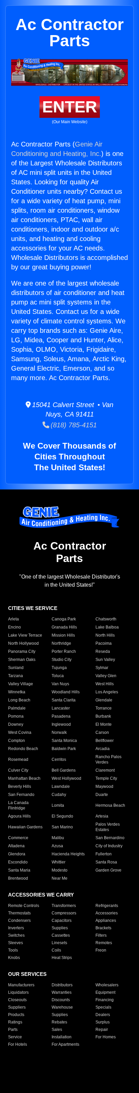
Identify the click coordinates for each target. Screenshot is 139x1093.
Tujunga (59, 667)
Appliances (105, 920)
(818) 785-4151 (73, 425)
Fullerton (103, 854)
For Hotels (17, 1044)
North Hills (105, 635)
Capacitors (62, 920)
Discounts (61, 999)
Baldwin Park (64, 748)
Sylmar (101, 667)
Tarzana (15, 675)
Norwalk (59, 732)
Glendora (16, 854)
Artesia (101, 816)
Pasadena (61, 716)
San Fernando (21, 794)
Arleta (13, 619)
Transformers (64, 905)
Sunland (16, 667)
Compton (16, 740)
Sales (57, 1029)
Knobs (14, 957)
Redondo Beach (23, 748)
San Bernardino (109, 837)
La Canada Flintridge (18, 805)
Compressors (64, 913)
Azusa (57, 846)
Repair (101, 1029)
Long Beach (19, 700)
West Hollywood (66, 778)
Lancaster (61, 708)
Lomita (58, 805)
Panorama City (21, 651)
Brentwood (18, 878)
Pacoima (103, 643)
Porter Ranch (64, 651)
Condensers (19, 920)
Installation (62, 1037)
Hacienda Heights (68, 854)
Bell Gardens (64, 770)
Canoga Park (64, 619)
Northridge (61, 643)
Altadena (16, 846)
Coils (56, 950)
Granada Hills (64, 627)
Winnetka (16, 692)
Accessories (106, 913)
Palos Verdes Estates (107, 827)
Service (15, 1037)
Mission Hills (63, 635)
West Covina (19, 732)
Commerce (18, 837)
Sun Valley (105, 659)
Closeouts (17, 999)
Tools (13, 950)
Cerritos (59, 759)
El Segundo (62, 816)
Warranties (62, 992)
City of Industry (108, 846)
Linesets (59, 942)
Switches (16, 935)
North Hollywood (23, 643)
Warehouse (62, 1007)
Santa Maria (19, 870)
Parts (13, 1029)
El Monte (103, 724)
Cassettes (61, 935)
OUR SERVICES (27, 974)
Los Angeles (106, 692)
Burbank (103, 716)
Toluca (58, 675)
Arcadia (102, 748)
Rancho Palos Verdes (108, 759)
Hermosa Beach (110, 805)
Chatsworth (105, 619)
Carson (102, 732)
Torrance (103, 708)
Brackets (103, 928)
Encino (14, 627)
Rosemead (18, 759)
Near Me (59, 878)
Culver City (18, 770)
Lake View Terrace (25, 635)
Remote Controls (23, 905)
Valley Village (20, 684)
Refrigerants (106, 905)
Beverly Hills (19, 786)
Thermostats (19, 913)
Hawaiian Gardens (25, 827)
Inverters (16, 928)
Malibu (58, 837)
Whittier (58, 862)
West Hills (104, 684)
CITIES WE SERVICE (32, 608)
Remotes (103, 942)
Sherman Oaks (21, 659)
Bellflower (104, 740)
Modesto (59, 870)
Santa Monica (64, 740)
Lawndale (61, 786)
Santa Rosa (106, 862)
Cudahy (59, 794)
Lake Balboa (107, 627)
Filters (101, 935)
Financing (104, 999)
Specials (103, 1007)
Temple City (106, 778)
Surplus (102, 1022)
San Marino (62, 827)
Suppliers (17, 1007)
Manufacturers (21, 985)
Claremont (105, 770)
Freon (100, 950)
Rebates (59, 1022)
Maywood (104, 786)
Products (16, 1014)
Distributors (62, 985)
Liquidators (18, 992)
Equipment (105, 992)
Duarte (101, 794)
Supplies (60, 928)
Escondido (18, 862)
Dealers (102, 1014)
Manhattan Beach (24, 778)
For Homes (105, 1037)
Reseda (102, 651)
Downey (15, 724)
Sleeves (15, 942)
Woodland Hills (66, 692)
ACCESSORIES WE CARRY (41, 895)
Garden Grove (108, 870)
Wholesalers (106, 985)
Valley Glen (105, 675)
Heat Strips (62, 957)
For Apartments (65, 1044)
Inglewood (61, 724)
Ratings (15, 1022)
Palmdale (17, 708)
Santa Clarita (64, 700)
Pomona (16, 716)
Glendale (103, 700)
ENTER (69, 107)
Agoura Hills (19, 816)
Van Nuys (60, 684)
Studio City (62, 659)
